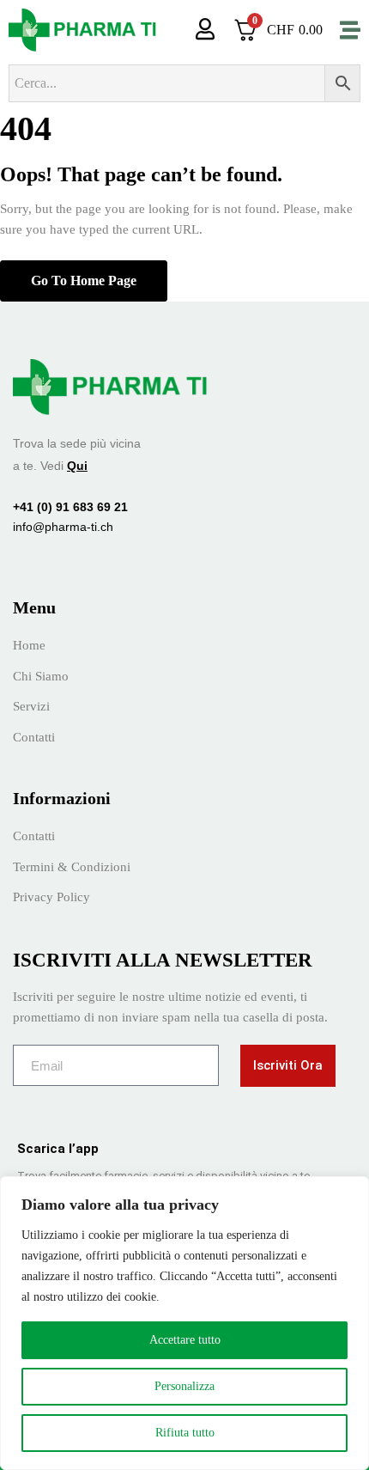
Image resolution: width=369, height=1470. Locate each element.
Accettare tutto (185, 1339)
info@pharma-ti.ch (63, 527)
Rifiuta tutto (185, 1432)
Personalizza (184, 1386)
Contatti (34, 737)
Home (29, 645)
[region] (184, 1323)
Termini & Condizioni (71, 867)
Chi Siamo (41, 676)
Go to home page (83, 280)
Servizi (31, 706)
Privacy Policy (51, 897)
